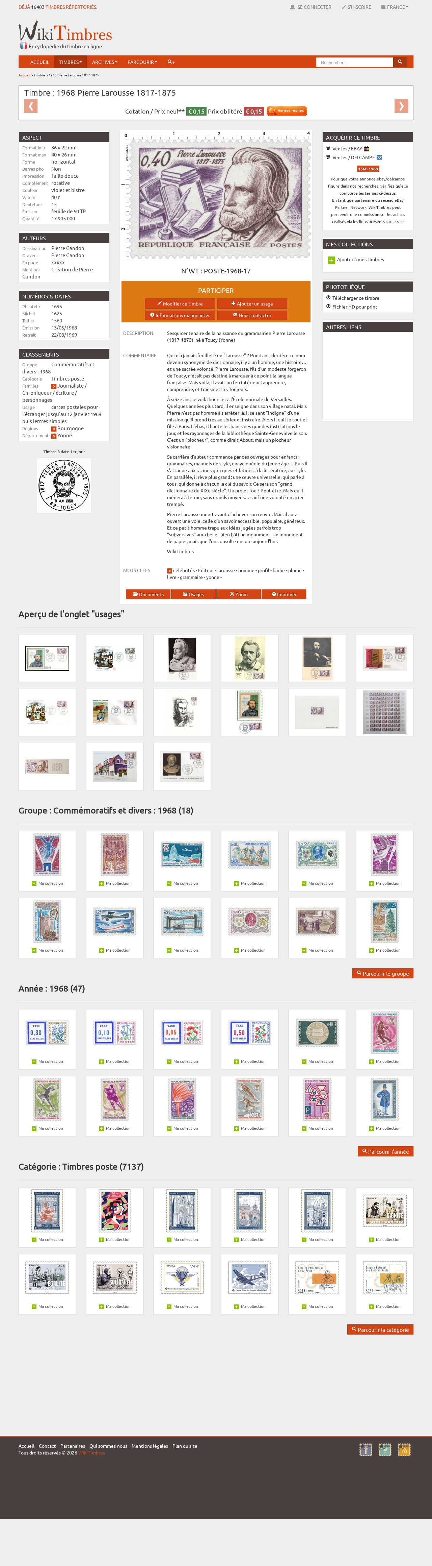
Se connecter (314, 7)
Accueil (39, 62)
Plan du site (184, 1446)
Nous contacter (254, 315)
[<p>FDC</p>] (47, 658)
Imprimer (286, 594)
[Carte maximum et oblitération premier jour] (182, 658)
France (396, 7)
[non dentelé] (47, 766)
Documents (151, 594)
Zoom (241, 594)
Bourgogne (70, 428)
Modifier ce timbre (182, 303)
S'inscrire (359, 7)
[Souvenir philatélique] (182, 712)
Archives (103, 62)
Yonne (64, 435)
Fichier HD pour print (354, 306)
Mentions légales (150, 1446)
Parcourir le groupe (385, 973)
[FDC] (47, 712)
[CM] (250, 712)
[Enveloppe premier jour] (115, 658)
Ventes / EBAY (347, 148)
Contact (47, 1446)
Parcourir (141, 62)
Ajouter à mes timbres (360, 259)
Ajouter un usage (254, 303)
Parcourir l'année (388, 1151)
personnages (37, 399)
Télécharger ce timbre (355, 298)
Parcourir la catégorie (382, 1329)
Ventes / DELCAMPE (353, 157)
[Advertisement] (290, 35)
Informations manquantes (182, 315)
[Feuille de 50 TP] (385, 712)
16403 (38, 7)
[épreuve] (317, 712)
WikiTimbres (91, 1452)
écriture (65, 392)
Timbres (69, 62)
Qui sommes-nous (108, 1446)
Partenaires (72, 1446)
